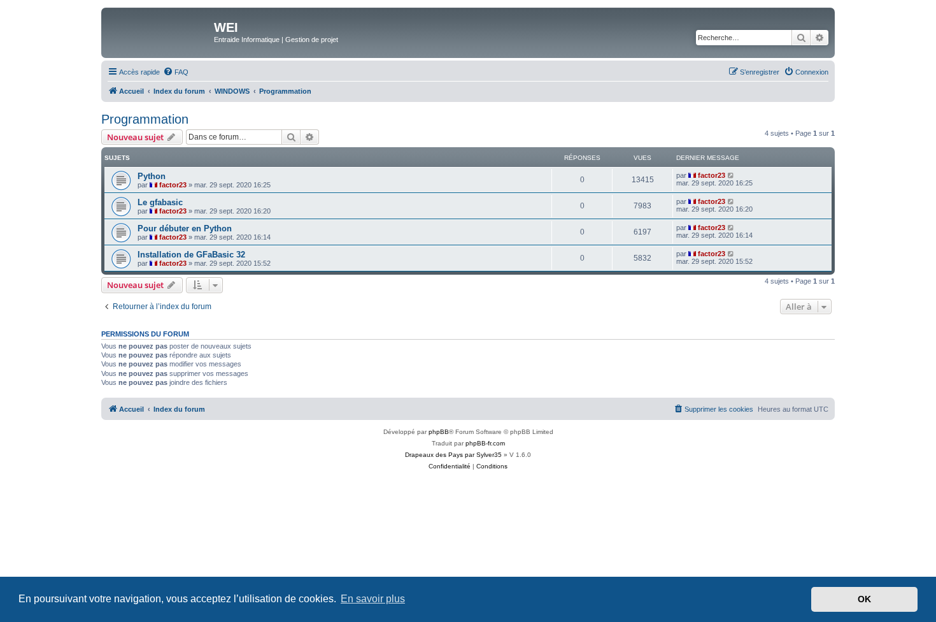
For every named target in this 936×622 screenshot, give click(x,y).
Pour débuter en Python (185, 228)
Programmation (144, 119)
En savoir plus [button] (373, 598)
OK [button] (864, 599)
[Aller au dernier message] (731, 175)
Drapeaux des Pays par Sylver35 (453, 454)
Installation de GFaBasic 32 (191, 254)
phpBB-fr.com (485, 443)
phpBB (439, 431)
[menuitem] (175, 72)
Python (152, 176)
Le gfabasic (160, 202)
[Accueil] (159, 31)
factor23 (173, 185)
